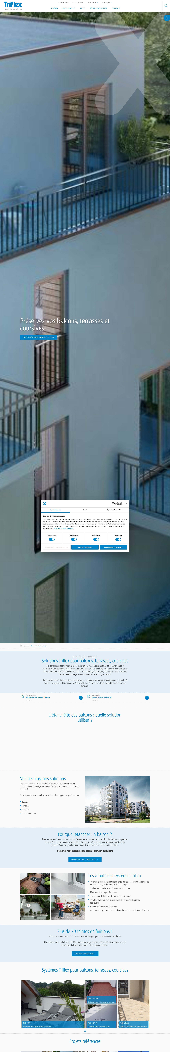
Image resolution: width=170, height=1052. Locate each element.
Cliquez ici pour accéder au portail (84, 860)
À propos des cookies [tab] (114, 510)
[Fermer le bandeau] (126, 503)
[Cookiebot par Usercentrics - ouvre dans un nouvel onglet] (113, 503)
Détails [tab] (85, 510)
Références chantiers (98, 8)
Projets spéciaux (69, 8)
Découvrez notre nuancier (84, 954)
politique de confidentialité (63, 528)
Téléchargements (78, 2)
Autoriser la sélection (85, 547)
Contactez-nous (64, 2)
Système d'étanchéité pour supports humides (101, 1002)
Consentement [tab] (55, 510)
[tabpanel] (85, 1004)
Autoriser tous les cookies (113, 547)
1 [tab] (85, 1031)
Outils (82, 8)
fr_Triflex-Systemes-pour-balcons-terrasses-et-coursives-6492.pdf (81, 698)
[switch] (74, 539)
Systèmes (54, 8)
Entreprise (116, 8)
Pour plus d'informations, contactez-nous (38, 337)
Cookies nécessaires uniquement (56, 547)
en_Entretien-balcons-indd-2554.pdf (147, 698)
